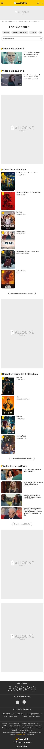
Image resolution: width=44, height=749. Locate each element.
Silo (17, 397)
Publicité (32, 723)
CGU (38, 723)
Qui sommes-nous (14, 723)
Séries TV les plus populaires (19, 21)
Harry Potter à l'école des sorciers (27, 251)
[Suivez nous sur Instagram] (22, 688)
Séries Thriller (32, 21)
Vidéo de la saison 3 (13, 48)
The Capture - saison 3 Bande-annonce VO (32, 53)
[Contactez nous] (34, 688)
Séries (9, 21)
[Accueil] (20, 3)
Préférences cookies (27, 726)
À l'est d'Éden (21, 271)
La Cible (19, 212)
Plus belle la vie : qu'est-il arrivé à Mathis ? (32, 470)
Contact (4, 723)
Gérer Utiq (22, 730)
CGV (4, 726)
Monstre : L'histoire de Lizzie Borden (28, 192)
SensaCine (19, 714)
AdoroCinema (8, 716)
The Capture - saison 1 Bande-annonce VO (32, 75)
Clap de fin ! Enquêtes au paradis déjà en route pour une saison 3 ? (32, 497)
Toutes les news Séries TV (22, 524)
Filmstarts (5, 714)
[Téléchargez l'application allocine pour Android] (25, 702)
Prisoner (19, 416)
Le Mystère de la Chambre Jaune (27, 173)
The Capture (18, 27)
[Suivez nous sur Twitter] (16, 688)
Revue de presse (16, 728)
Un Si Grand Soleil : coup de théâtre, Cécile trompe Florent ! (33, 484)
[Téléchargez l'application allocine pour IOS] (19, 702)
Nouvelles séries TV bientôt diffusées (22, 293)
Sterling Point (21, 436)
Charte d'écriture (28, 728)
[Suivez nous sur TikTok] (28, 688)
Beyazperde (33, 714)
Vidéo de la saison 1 (13, 71)
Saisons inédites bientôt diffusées (22, 458)
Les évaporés (20, 231)
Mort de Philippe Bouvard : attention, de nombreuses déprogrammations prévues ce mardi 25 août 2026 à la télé (33, 511)
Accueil (4, 21)
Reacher (19, 377)
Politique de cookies (14, 726)
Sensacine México (28, 716)
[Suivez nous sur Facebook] (10, 688)
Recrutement (25, 723)
